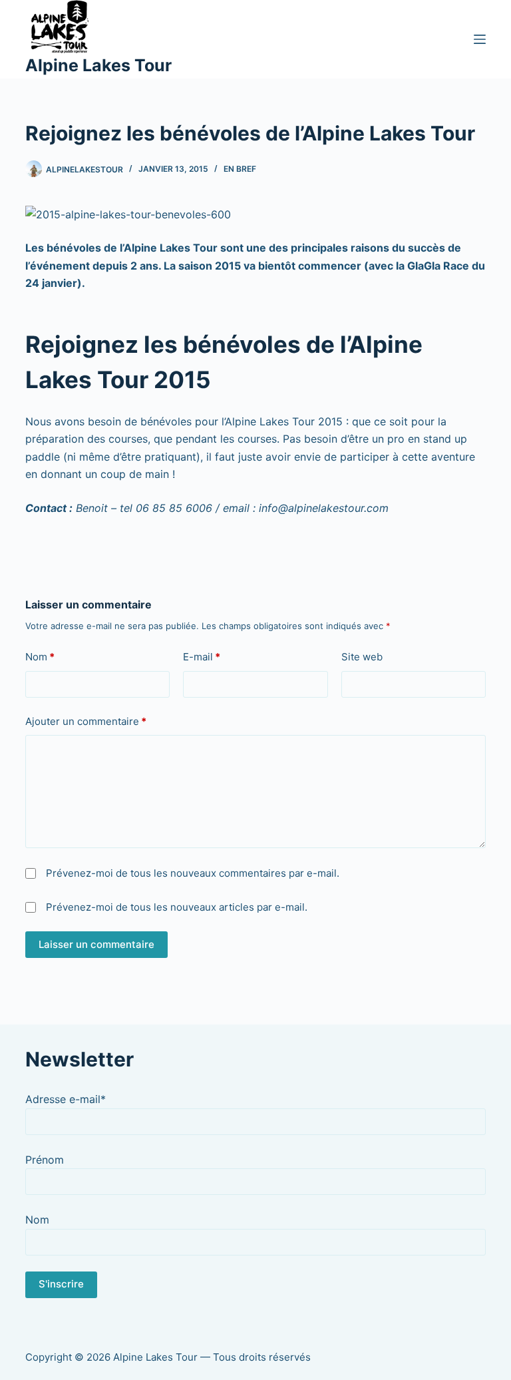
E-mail (201, 656)
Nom (40, 656)
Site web (362, 656)
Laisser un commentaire (96, 944)
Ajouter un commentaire (85, 721)
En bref (240, 169)
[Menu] (480, 39)
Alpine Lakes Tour (98, 65)
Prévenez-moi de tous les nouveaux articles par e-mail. (176, 907)
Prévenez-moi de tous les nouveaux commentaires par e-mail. (192, 873)
